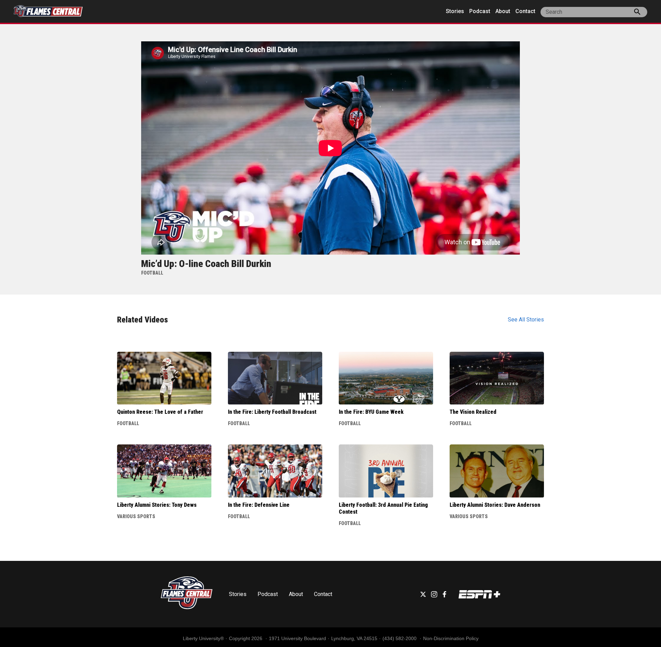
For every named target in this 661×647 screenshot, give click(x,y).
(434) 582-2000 (400, 638)
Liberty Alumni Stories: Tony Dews (157, 505)
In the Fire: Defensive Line (259, 505)
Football (128, 423)
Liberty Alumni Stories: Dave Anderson (495, 505)
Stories (455, 11)
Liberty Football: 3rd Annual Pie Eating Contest (383, 508)
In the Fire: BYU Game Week (371, 412)
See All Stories (526, 319)
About (502, 11)
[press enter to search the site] (637, 13)
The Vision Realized (473, 412)
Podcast (479, 11)
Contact (525, 11)
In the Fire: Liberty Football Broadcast (272, 412)
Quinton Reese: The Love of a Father (160, 412)
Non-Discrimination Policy (451, 638)
